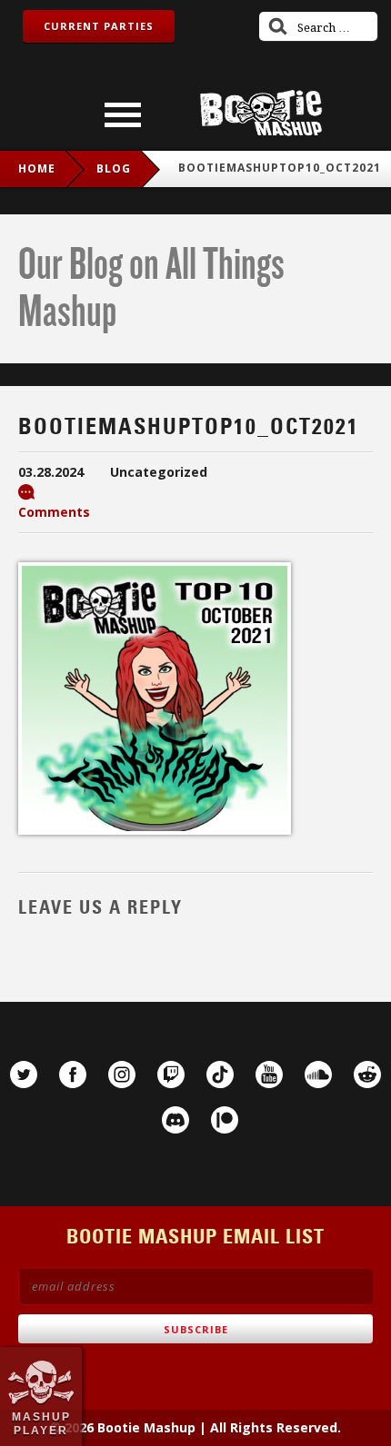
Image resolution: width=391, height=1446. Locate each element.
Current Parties (99, 26)
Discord (175, 1120)
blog (113, 168)
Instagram (121, 1074)
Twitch (171, 1074)
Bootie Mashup (261, 113)
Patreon (224, 1120)
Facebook (72, 1074)
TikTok (220, 1074)
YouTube (269, 1074)
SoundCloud (318, 1074)
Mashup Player (41, 1423)
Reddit (367, 1074)
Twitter (23, 1074)
